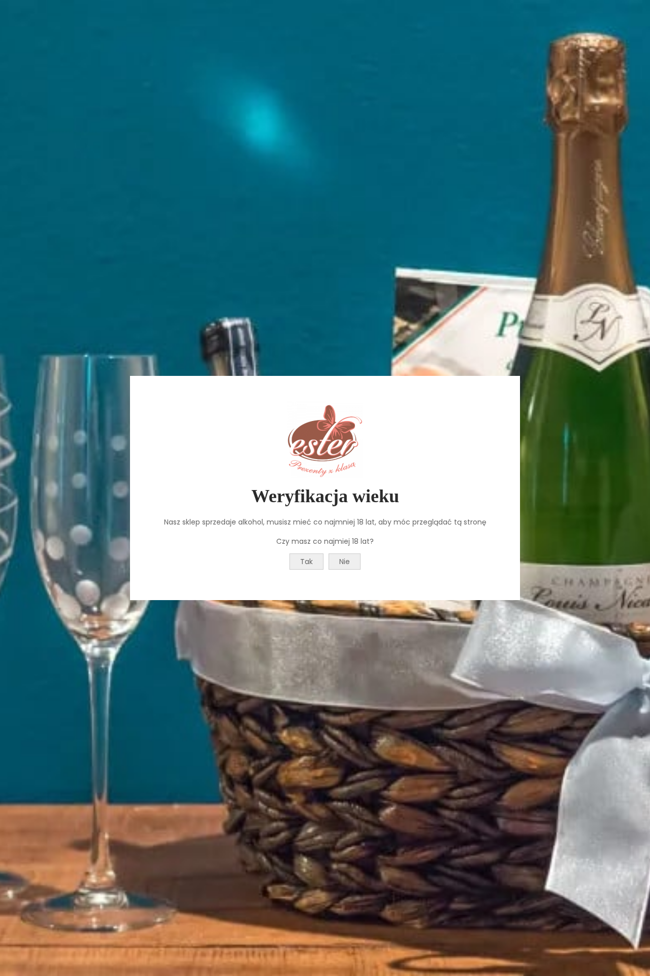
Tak (306, 561)
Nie (344, 561)
